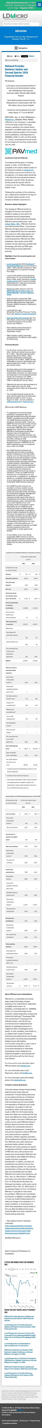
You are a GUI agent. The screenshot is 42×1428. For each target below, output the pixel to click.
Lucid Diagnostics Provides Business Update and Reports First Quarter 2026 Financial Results (18, 1375)
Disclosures (23, 1421)
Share (31, 56)
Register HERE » (27, 8)
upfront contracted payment (26, 314)
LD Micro (10, 1408)
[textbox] (22, 24)
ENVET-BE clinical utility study (19, 291)
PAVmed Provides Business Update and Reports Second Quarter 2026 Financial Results (19, 1318)
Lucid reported (13, 264)
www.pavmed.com (14, 401)
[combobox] (21, 24)
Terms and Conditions (10, 1421)
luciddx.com (27, 1073)
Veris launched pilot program (18, 318)
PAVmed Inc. (10, 119)
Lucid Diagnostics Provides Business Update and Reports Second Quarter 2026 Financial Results (19, 1327)
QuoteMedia (26, 1391)
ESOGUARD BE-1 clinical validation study (20, 293)
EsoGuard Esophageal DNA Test (21, 265)
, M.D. (12, 224)
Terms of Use (22, 1399)
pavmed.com (29, 170)
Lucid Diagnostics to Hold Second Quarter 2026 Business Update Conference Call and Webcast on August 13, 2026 (20, 1360)
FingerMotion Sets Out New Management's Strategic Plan (21, 38)
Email (10, 56)
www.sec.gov (28, 401)
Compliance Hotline (9, 1423)
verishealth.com (19, 1080)
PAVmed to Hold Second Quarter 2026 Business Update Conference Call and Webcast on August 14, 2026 (18, 1352)
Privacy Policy (34, 1421)
